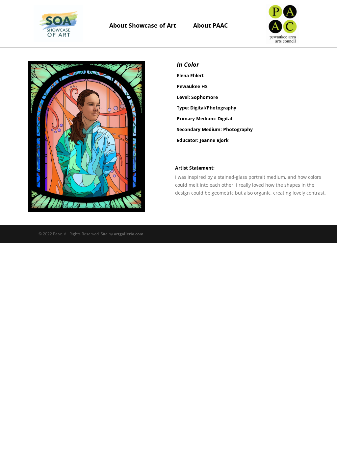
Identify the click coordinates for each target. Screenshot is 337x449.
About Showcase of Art (142, 25)
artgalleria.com (128, 234)
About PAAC (210, 25)
